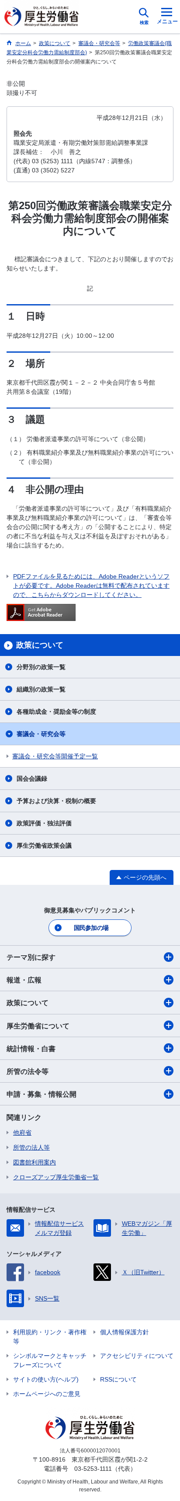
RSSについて (118, 1379)
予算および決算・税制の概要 (56, 800)
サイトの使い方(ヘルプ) (46, 1379)
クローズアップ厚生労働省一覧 (56, 1177)
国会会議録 (32, 778)
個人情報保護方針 (124, 1332)
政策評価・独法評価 (44, 823)
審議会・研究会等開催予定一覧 (55, 756)
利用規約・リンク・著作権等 (50, 1337)
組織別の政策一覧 (41, 689)
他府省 (22, 1132)
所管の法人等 (31, 1147)
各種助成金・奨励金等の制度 (56, 711)
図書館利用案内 (34, 1162)
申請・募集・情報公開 (41, 1094)
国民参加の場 (91, 927)
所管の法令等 (27, 1071)
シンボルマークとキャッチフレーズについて (50, 1360)
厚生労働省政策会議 (44, 845)
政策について (27, 1003)
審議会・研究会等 (41, 733)
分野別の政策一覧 (41, 666)
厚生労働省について (38, 1026)
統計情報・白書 (31, 1048)
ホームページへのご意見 (46, 1393)
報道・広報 (24, 980)
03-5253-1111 (93, 1468)
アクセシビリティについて (136, 1355)
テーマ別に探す (31, 957)
